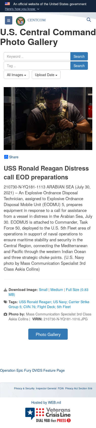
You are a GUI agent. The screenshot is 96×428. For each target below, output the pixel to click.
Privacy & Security (24, 388)
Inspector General (46, 388)
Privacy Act (71, 388)
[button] (22, 9)
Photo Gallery (48, 334)
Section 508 (85, 388)
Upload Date (45, 74)
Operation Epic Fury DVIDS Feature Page (32, 370)
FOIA (61, 388)
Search (79, 56)
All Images (15, 74)
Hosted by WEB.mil (46, 402)
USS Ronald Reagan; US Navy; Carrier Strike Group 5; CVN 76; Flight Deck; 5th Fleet (49, 304)
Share (13, 157)
